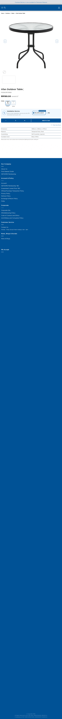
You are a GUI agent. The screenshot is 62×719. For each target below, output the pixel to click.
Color (2, 101)
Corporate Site (5, 210)
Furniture (8, 13)
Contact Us (4, 227)
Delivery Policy (5, 196)
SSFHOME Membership (8, 174)
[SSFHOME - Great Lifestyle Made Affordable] (31, 8)
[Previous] (5, 41)
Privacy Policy (5, 193)
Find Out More (57, 125)
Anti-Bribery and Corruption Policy (12, 218)
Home (2, 13)
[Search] (4, 8)
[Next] (57, 41)
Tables (12, 13)
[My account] (59, 8)
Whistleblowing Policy (8, 213)
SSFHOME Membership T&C (10, 186)
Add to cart (46, 120)
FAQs (3, 201)
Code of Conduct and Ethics (10, 215)
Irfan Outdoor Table (20, 13)
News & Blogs (5, 239)
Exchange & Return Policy (9, 198)
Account (4, 183)
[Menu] (2, 8)
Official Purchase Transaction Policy (12, 191)
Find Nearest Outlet (7, 171)
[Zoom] (4, 72)
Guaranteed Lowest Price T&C (10, 188)
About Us (4, 169)
